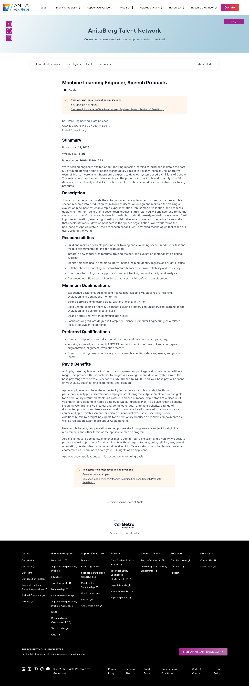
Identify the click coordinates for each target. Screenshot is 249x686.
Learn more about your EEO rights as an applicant (114, 450)
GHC (53, 634)
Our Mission (28, 560)
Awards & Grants (150, 7)
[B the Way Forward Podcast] (48, 669)
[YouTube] (36, 669)
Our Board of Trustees (34, 579)
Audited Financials (31, 595)
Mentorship (57, 560)
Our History (28, 566)
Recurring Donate (90, 566)
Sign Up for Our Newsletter (201, 651)
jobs (73, 64)
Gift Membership (90, 605)
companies (98, 64)
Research (124, 7)
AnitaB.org (59, 673)
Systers (85, 599)
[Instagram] (9, 24)
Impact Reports (119, 585)
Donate (85, 560)
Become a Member (202, 7)
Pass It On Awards (150, 560)
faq (233, 22)
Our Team (27, 572)
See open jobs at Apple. (84, 104)
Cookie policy (132, 533)
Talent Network (59, 583)
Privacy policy (116, 533)
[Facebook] (9, 31)
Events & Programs (67, 7)
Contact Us (206, 560)
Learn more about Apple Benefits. (107, 420)
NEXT (54, 612)
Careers (26, 601)
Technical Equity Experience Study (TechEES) (119, 575)
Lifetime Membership (62, 595)
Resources (175, 7)
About (42, 7)
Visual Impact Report (122, 591)
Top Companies (119, 597)
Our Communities (90, 593)
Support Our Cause (98, 7)
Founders (56, 577)
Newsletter (206, 566)
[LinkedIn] (9, 38)
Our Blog (175, 566)
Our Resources (179, 560)
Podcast (175, 572)
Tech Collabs (58, 628)
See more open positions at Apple (124, 502)
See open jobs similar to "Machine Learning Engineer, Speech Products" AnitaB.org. (117, 109)
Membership (58, 589)
